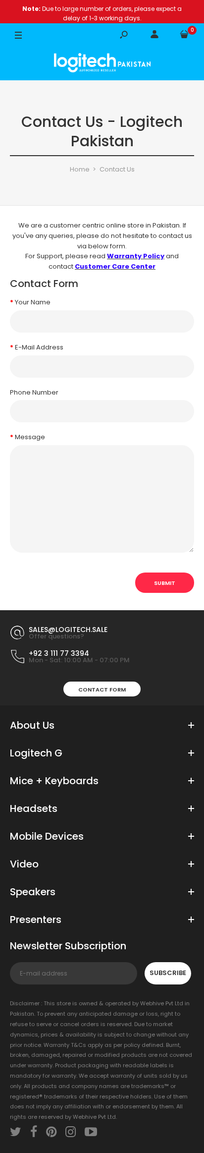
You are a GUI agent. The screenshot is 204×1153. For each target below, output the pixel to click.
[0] (184, 36)
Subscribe (168, 973)
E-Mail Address (39, 347)
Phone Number (34, 392)
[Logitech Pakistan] (102, 64)
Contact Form (102, 689)
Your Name (33, 302)
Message (30, 437)
